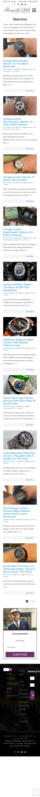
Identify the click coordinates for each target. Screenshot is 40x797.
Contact (8, 679)
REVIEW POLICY (9, 743)
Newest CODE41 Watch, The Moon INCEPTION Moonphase (17, 287)
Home (8, 674)
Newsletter (8, 684)
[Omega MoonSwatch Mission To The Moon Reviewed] (20, 48)
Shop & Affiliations (8, 692)
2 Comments (16, 71)
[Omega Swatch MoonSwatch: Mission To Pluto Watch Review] (20, 106)
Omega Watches (7, 71)
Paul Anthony (8, 69)
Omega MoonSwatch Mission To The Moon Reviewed (15, 63)
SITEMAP (19, 743)
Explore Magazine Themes (20, 706)
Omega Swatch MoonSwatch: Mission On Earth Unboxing (18, 232)
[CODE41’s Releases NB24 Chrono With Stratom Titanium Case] (20, 327)
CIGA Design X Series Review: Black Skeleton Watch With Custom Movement (16, 512)
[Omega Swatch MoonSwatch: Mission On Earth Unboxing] (20, 217)
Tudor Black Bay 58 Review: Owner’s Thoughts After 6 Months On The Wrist (19, 455)
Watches (30, 69)
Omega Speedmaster (8, 240)
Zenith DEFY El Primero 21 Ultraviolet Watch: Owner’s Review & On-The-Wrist (19, 568)
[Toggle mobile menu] (34, 10)
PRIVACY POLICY (28, 741)
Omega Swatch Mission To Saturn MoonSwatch (19, 178)
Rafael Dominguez (9, 293)
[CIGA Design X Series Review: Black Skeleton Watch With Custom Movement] (20, 496)
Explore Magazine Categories (20, 693)
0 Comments (16, 129)
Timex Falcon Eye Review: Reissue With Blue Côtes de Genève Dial (19, 400)
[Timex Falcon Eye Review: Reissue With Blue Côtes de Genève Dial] (20, 385)
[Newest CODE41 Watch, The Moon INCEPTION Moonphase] (20, 272)
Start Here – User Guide (20, 678)
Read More (30, 90)
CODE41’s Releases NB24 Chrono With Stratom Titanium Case (18, 342)
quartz (13, 408)
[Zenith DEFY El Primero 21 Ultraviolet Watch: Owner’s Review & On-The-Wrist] (20, 553)
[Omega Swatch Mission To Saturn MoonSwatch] (20, 164)
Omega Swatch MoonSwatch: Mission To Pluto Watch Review (18, 121)
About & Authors (20, 718)
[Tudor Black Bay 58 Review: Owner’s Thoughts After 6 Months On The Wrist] (20, 440)
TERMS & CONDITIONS (13, 741)
